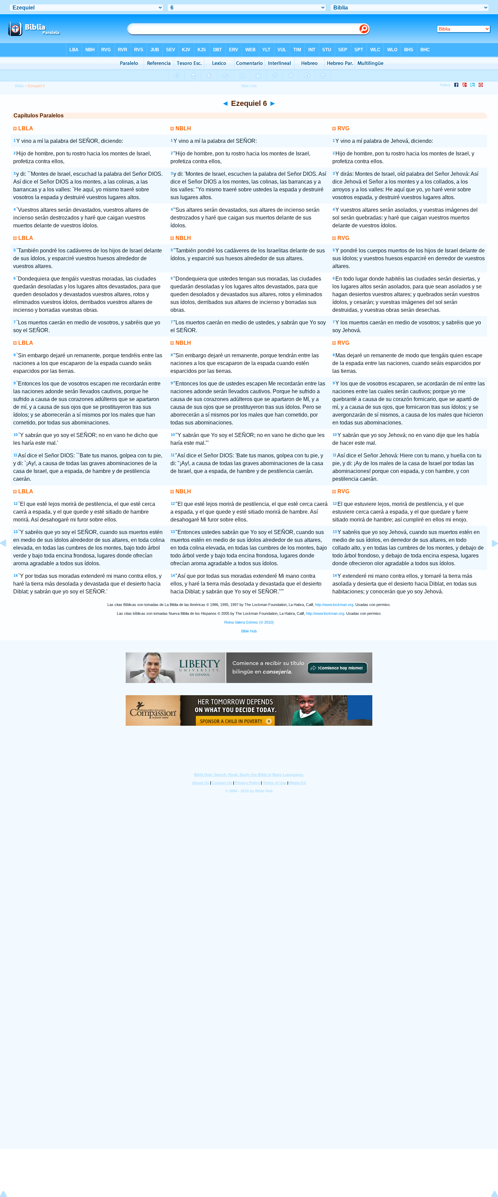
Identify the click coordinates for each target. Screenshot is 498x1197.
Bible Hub (249, 631)
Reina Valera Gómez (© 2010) (249, 622)
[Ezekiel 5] (8, 559)
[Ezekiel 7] (489, 559)
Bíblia (19, 86)
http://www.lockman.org (334, 605)
